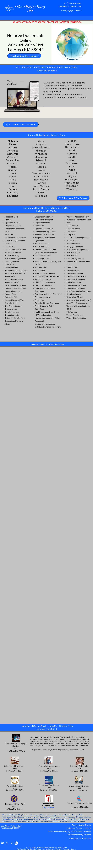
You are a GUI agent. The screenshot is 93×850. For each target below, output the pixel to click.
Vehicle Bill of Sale (42, 255)
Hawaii (12, 173)
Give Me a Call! (48, 806)
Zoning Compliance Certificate (47, 276)
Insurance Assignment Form (77, 217)
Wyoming (72, 189)
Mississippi (41, 157)
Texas (72, 166)
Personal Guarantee (74, 273)
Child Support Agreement (45, 282)
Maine (41, 141)
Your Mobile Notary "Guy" (11, 826)
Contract (8, 244)
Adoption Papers (11, 217)
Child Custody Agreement (15, 241)
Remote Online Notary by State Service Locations (69, 832)
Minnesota (41, 153)
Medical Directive (73, 244)
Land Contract (72, 226)
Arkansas (12, 150)
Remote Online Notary (81, 825)
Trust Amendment (42, 244)
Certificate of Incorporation (15, 238)
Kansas (12, 189)
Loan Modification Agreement (78, 238)
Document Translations (49, 785)
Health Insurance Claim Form (47, 312)
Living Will (70, 235)
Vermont (72, 173)
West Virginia (72, 182)
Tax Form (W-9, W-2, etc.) (45, 235)
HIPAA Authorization (43, 315)
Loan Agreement (11, 267)
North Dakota (41, 189)
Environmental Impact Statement (48, 294)
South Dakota (72, 158)
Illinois (12, 179)
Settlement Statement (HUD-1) (78, 300)
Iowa (12, 186)
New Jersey (41, 176)
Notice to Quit (71, 256)
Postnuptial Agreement (75, 279)
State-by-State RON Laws (80, 838)
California (12, 153)
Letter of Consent (73, 229)
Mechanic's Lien (73, 241)
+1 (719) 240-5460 (72, 3)
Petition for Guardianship (76, 276)
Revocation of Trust (74, 297)
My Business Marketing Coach (45, 847)
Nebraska (41, 166)
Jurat (68, 223)
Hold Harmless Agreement (15, 258)
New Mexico (41, 179)
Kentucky (12, 192)
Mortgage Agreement (74, 247)
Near (49, 768)
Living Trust (9, 264)
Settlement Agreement (44, 220)
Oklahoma (41, 195)
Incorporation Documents (45, 324)
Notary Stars (62, 847)
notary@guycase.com (71, 10)
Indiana (12, 182)
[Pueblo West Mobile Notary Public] (2, 843)
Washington (72, 179)
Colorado (12, 157)
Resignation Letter (12, 315)
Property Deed (10, 294)
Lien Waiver (71, 232)
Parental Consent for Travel (16, 288)
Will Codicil (39, 270)
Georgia (12, 169)
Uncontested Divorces (79, 786)
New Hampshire (41, 173)
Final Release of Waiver (44, 306)
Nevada (41, 169)
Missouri (41, 160)
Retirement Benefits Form (15, 318)
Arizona (12, 147)
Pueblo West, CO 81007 (10, 828)
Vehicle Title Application (76, 318)
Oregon (72, 140)
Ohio (41, 192)
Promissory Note (11, 297)
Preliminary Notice (73, 282)
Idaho (12, 176)
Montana (41, 163)
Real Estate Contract (13, 306)
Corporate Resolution (43, 285)
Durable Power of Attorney (15, 250)
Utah (72, 169)
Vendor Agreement (42, 258)
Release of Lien (11, 309)
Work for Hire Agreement (45, 273)
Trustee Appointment (74, 315)
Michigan (41, 150)
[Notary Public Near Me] (11, 843)
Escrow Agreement (42, 297)
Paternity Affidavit (73, 270)
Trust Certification (42, 247)
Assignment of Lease (13, 226)
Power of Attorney (12, 300)
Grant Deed (39, 309)
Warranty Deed (41, 267)
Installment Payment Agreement (47, 327)
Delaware (12, 163)
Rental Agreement (12, 312)
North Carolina (41, 186)
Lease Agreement (12, 261)
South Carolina (72, 152)
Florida (13, 166)
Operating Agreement (75, 258)
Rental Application (73, 294)
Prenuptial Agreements (49, 766)
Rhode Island (72, 147)
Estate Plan (39, 300)
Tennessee (72, 163)
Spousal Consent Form (44, 229)
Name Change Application (15, 285)
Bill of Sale (9, 235)
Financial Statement (13, 252)
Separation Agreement (44, 217)
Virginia (72, 176)
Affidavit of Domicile (43, 279)
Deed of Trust (10, 247)
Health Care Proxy (12, 256)
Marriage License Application (16, 270)
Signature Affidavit (42, 223)
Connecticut (12, 160)
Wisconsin (72, 185)
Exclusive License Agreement (47, 303)
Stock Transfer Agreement (76, 303)
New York (41, 182)
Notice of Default (73, 252)
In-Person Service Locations (79, 828)
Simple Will (39, 226)
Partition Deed (72, 267)
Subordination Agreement (45, 232)
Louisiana (12, 195)
